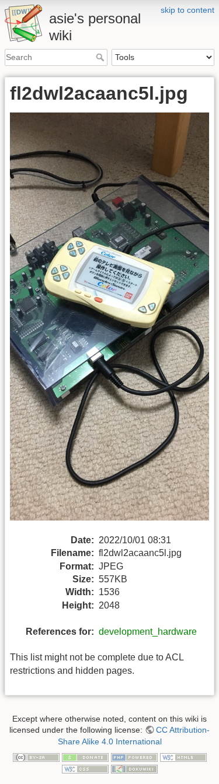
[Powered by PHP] (134, 757)
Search (101, 57)
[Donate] (85, 757)
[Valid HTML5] (183, 757)
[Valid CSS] (85, 768)
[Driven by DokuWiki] (134, 768)
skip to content (187, 10)
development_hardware (148, 632)
